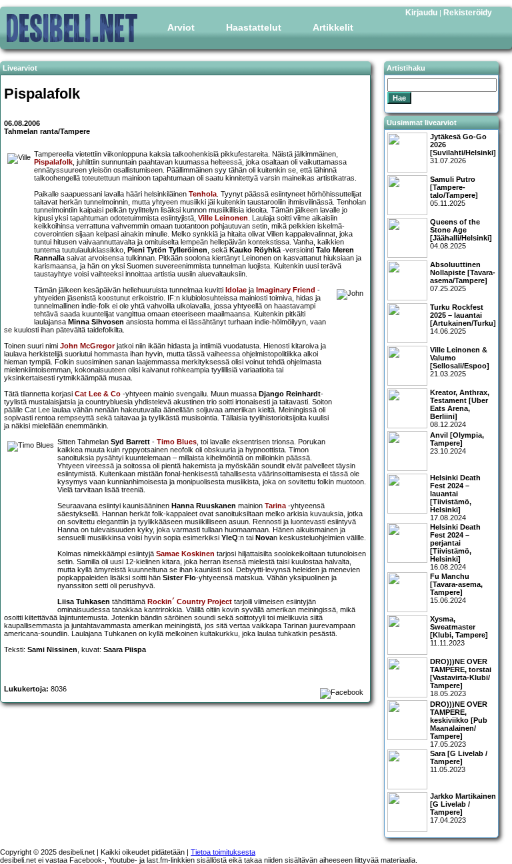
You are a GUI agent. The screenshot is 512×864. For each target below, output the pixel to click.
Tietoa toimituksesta (223, 852)
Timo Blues (177, 442)
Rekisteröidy (467, 12)
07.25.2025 (462, 276)
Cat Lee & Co (98, 394)
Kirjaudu (421, 12)
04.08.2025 (461, 234)
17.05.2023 (458, 724)
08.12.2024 (459, 408)
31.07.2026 (463, 149)
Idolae (236, 290)
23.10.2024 (457, 443)
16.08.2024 (455, 547)
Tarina (275, 506)
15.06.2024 (456, 588)
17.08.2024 (455, 498)
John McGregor (87, 346)
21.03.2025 (459, 362)
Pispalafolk (53, 162)
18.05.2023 (460, 677)
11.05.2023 (458, 761)
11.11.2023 (459, 631)
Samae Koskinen (185, 554)
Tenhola (203, 194)
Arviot (181, 27)
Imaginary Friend (285, 290)
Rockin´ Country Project (189, 602)
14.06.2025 (463, 319)
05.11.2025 (454, 191)
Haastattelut (253, 27)
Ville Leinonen (223, 218)
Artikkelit (333, 27)
